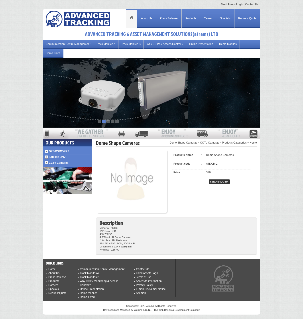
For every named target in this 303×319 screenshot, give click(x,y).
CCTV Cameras (59, 162)
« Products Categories (233, 142)
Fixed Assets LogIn (231, 4)
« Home (252, 142)
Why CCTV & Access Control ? (165, 44)
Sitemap (141, 293)
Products (190, 18)
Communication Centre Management (68, 44)
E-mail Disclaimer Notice (151, 289)
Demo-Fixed (53, 53)
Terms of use (143, 277)
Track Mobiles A (105, 44)
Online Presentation (201, 44)
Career (208, 18)
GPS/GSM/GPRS (59, 151)
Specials (225, 18)
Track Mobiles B (131, 44)
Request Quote (247, 18)
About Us (146, 18)
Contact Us (251, 4)
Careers (53, 285)
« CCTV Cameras (208, 142)
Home (52, 269)
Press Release (169, 18)
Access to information (149, 281)
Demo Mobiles (228, 44)
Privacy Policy (144, 285)
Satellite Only (57, 157)
